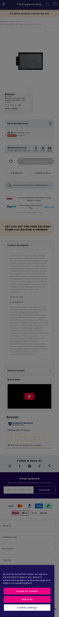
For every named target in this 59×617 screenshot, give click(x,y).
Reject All (27, 599)
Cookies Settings (27, 607)
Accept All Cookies (27, 591)
